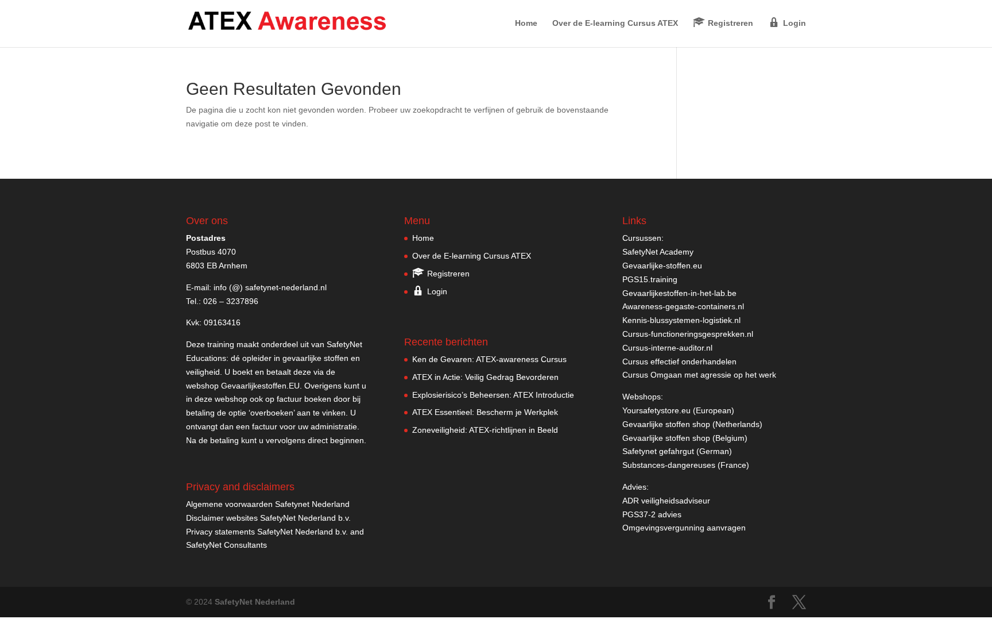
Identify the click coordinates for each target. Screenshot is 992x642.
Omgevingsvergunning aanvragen (684, 527)
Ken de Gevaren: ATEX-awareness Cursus (489, 359)
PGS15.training (651, 279)
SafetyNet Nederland (255, 601)
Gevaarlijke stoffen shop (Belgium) (684, 438)
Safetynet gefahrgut (658, 451)
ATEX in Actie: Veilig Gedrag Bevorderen (485, 377)
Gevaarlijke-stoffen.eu (662, 265)
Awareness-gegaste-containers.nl (683, 306)
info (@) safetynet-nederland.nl (270, 287)
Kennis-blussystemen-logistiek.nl (681, 320)
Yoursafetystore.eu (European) (678, 410)
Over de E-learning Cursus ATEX (615, 23)
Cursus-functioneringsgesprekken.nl (687, 334)
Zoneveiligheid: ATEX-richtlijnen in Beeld (485, 430)
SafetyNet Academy (657, 251)
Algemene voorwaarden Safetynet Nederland (268, 504)
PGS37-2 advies (651, 514)
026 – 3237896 (230, 301)
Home (526, 23)
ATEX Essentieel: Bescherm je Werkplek (485, 412)
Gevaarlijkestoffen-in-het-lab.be (679, 293)
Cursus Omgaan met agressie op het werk (699, 374)
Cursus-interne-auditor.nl (667, 347)
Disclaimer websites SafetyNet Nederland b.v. (268, 517)
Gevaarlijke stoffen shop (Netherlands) (692, 424)
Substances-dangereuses (668, 465)
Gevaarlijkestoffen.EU (260, 385)
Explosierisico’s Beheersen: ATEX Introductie (493, 394)
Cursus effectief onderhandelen (679, 361)
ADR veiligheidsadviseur (666, 500)
